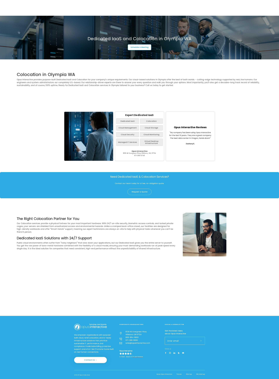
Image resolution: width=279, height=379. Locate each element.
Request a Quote (139, 192)
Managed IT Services (127, 142)
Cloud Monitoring (151, 134)
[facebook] (165, 353)
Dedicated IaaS (128, 121)
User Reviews (137, 356)
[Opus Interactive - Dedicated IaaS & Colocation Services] (90, 327)
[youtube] (183, 353)
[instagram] (170, 353)
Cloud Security (127, 134)
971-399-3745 (139, 156)
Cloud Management (127, 128)
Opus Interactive (140, 151)
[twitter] (178, 353)
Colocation (151, 121)
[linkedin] (174, 353)
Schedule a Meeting (140, 47)
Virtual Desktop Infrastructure (151, 142)
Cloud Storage (151, 128)
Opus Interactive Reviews (190, 127)
